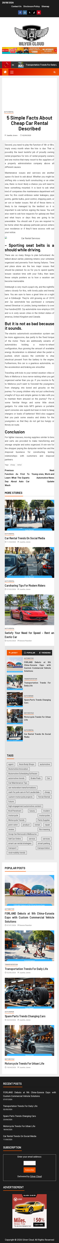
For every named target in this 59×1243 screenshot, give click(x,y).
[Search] (54, 72)
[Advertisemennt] (29, 50)
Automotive (29, 658)
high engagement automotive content (24, 806)
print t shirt (13, 825)
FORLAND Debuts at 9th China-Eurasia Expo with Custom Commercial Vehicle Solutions (37, 666)
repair (47, 825)
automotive (45, 764)
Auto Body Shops (26, 764)
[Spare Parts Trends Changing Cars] (15, 699)
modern (46, 811)
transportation (43, 848)
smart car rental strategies (19, 843)
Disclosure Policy (31, 6)
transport (12, 848)
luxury (32, 811)
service (32, 839)
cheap (12, 465)
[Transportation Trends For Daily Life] (15, 682)
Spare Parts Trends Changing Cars (25, 1016)
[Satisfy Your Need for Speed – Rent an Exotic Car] (29, 609)
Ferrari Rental (44, 797)
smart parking (44, 843)
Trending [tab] (46, 652)
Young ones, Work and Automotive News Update (43, 476)
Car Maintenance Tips (17, 783)
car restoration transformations (22, 787)
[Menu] (11, 72)
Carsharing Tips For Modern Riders (25, 585)
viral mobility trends (16, 853)
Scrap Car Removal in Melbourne (22, 834)
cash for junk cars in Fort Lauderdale (24, 792)
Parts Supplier (44, 820)
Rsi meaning (44, 829)
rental (19, 465)
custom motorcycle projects (20, 797)
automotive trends (16, 778)
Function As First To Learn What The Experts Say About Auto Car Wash (17, 478)
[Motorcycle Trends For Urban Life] (15, 716)
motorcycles (44, 815)
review (11, 829)
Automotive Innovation (18, 769)
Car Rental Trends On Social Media (25, 538)
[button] (11, 72)
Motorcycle (29, 713)
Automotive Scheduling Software (22, 774)
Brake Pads (36, 778)
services (46, 839)
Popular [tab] (31, 652)
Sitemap (45, 6)
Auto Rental (9, 112)
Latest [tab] (14, 652)
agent (10, 764)
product (26, 825)
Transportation (30, 679)
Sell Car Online (14, 839)
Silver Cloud (36, 1176)
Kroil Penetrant (14, 811)
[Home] (5, 72)
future (11, 801)
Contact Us (16, 6)
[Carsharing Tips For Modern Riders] (29, 562)
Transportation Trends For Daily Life (31, 65)
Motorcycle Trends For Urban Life (24, 1063)
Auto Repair (28, 696)
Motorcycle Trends (16, 820)
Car (48, 778)
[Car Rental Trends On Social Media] (29, 515)
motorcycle (13, 815)
